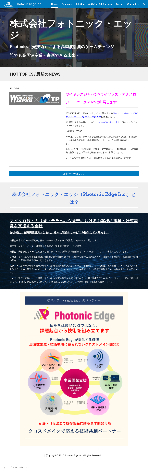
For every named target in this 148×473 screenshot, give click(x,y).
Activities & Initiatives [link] (100, 4)
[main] (74, 37)
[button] (144, 4)
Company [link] (66, 4)
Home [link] (54, 4)
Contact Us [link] (133, 4)
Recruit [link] (119, 4)
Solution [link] (80, 4)
